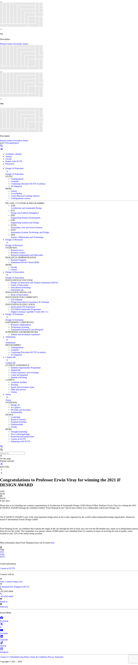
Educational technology (21, 287)
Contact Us (5, 657)
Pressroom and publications (22, 436)
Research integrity (18, 260)
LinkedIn (4, 640)
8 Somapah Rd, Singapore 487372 (14, 587)
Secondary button (20, 44)
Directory (4, 607)
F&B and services (18, 389)
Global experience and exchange (25, 372)
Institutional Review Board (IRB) (25, 262)
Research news (17, 250)
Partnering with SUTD (20, 441)
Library (14, 191)
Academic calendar (13, 154)
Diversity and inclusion (20, 410)
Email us (3, 601)
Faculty (8, 159)
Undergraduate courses (20, 198)
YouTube (4, 633)
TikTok (3, 646)
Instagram (4, 652)
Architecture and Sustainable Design (26, 208)
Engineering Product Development (25, 218)
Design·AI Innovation (14, 278)
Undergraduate (17, 179)
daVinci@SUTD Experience (23, 307)
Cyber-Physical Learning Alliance (25, 196)
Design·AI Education (14, 174)
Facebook (4, 621)
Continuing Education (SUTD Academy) (28, 352)
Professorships (17, 424)
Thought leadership (19, 432)
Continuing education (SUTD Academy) (28, 184)
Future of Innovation (19, 285)
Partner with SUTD (13, 161)
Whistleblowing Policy (20, 657)
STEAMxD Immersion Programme (26, 309)
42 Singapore (16, 186)
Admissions (10, 342)
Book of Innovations (19, 295)
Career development (19, 375)
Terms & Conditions (39, 657)
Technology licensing (20, 327)
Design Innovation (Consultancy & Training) (30, 302)
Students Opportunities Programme (26, 368)
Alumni (8, 156)
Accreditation (16, 193)
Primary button (6, 44)
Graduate (15, 181)
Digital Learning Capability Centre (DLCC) (29, 312)
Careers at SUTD (18, 439)
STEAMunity (17, 299)
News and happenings (20, 434)
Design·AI (15, 405)
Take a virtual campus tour (11, 581)
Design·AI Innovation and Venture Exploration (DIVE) (34, 282)
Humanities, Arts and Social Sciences (26, 227)
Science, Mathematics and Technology (27, 237)
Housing (14, 385)
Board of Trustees (18, 419)
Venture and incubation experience (25, 334)
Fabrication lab (17, 290)
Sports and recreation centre (22, 387)
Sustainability (16, 412)
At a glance (15, 407)
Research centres (18, 252)
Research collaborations (21, 325)
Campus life (10, 363)
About (8, 400)
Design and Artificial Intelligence (25, 213)
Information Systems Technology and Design (30, 232)
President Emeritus (19, 422)
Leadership (15, 417)
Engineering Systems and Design (25, 222)
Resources (9, 164)
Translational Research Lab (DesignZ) (27, 329)
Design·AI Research (14, 245)
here (52, 543)
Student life (15, 370)
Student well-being (19, 377)
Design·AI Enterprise (14, 320)
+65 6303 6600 (6, 596)
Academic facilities (19, 382)
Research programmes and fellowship (27, 255)
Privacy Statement (55, 657)
